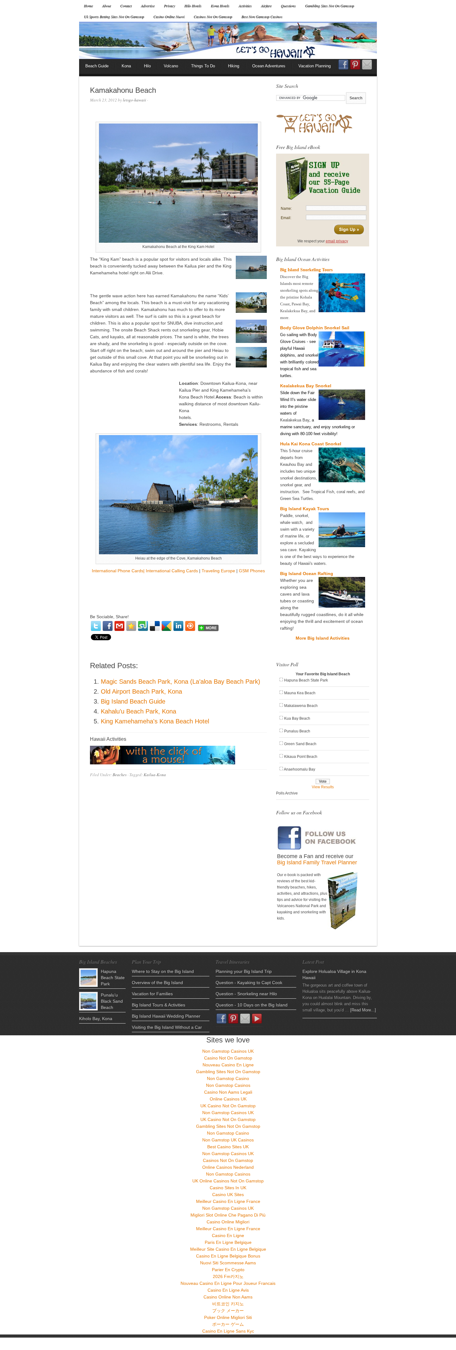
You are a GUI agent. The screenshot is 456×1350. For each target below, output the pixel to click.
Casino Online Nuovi (168, 16)
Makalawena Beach (301, 706)
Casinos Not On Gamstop (213, 16)
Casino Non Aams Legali (228, 1092)
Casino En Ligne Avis (228, 1290)
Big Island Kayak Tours (304, 508)
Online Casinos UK (228, 1098)
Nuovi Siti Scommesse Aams (228, 1262)
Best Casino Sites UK (228, 1146)
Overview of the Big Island (157, 982)
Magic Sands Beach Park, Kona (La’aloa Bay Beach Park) (180, 681)
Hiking (233, 66)
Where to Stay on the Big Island (163, 971)
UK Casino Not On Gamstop (228, 1105)
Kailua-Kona (155, 774)
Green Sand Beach (300, 744)
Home (88, 5)
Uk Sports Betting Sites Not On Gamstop (114, 16)
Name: (286, 208)
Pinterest (355, 65)
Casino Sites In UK (228, 1187)
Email (367, 65)
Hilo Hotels (192, 5)
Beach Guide (97, 66)
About (106, 5)
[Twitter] (96, 626)
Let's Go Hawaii (228, 40)
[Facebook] (108, 626)
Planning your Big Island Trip (244, 971)
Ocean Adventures (268, 66)
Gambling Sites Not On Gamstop (329, 5)
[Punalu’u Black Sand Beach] (88, 1001)
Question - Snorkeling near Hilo (246, 993)
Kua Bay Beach (297, 718)
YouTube (257, 1019)
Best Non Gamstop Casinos (261, 16)
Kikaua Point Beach (300, 756)
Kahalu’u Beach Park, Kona (138, 711)
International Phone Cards (117, 570)
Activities (245, 5)
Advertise (147, 5)
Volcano (171, 66)
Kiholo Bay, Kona (95, 1018)
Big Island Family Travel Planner (317, 862)
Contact (126, 5)
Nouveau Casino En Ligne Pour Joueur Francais (228, 1283)
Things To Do (203, 66)
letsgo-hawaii (134, 100)
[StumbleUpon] (143, 626)
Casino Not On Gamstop (228, 1057)
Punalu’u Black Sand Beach (112, 1001)
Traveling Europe (218, 570)
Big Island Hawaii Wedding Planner (166, 1016)
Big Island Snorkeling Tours (306, 270)
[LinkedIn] (178, 626)
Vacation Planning (314, 66)
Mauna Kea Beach (299, 693)
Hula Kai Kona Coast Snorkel (310, 443)
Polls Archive (287, 793)
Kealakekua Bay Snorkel (305, 385)
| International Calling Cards (170, 570)
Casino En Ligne (228, 1235)
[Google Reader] (167, 626)
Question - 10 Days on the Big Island (252, 1004)
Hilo (147, 66)
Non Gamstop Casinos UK (228, 1051)
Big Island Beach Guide (133, 701)
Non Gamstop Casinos (228, 1085)
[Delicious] (155, 626)
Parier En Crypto (228, 1269)
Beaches (120, 774)
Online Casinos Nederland (228, 1167)
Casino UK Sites (228, 1194)
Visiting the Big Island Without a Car (167, 1027)
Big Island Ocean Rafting (306, 573)
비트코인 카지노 (228, 1303)
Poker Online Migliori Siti (228, 1317)
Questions (288, 5)
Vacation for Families (152, 993)
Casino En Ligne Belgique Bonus (228, 1255)
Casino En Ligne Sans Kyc (228, 1331)
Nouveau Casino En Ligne (228, 1064)
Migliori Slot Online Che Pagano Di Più (228, 1215)
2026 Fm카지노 (228, 1276)
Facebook (343, 66)
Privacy (169, 5)
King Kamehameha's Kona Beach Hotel (155, 721)
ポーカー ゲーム (228, 1324)
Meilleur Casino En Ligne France (228, 1201)
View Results (323, 787)
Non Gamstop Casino (228, 1078)
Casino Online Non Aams (228, 1296)
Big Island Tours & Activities (158, 1004)
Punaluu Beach (297, 731)
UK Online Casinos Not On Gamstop (228, 1180)
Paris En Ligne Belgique (228, 1242)
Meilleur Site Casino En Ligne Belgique (228, 1249)
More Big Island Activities (323, 638)
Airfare (266, 5)
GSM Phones (252, 570)
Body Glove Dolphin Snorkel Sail (314, 327)
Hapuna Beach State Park (306, 680)
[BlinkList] (190, 626)
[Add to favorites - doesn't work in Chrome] (131, 626)
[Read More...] (363, 1010)
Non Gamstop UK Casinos (228, 1139)
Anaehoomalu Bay (299, 769)
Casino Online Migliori (228, 1221)
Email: (286, 218)
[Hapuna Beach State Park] (88, 977)
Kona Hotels (220, 5)
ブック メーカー (228, 1310)
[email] (119, 626)
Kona (126, 66)
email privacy (337, 241)
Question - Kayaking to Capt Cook (249, 982)
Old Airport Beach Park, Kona (141, 691)
